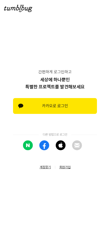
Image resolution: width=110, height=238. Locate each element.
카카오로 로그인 (55, 105)
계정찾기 (45, 167)
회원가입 (65, 167)
